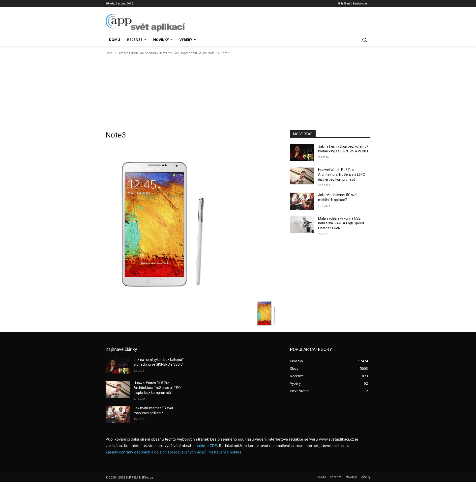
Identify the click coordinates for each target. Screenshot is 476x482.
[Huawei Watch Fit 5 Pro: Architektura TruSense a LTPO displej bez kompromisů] (302, 176)
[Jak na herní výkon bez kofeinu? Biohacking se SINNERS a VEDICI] (302, 152)
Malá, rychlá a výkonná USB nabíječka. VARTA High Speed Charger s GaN (341, 223)
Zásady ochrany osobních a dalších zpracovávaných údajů (156, 452)
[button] (364, 40)
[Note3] (192, 221)
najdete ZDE (206, 445)
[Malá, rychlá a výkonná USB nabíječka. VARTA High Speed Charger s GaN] (302, 224)
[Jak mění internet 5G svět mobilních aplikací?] (302, 201)
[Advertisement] (238, 93)
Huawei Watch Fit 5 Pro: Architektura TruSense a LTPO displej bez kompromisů (341, 174)
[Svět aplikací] (145, 23)
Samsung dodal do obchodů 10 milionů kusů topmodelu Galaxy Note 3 (167, 53)
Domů (110, 53)
